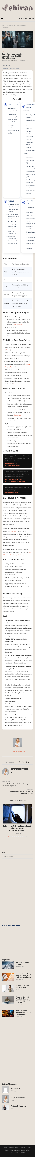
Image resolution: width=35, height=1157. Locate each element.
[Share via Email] (28, 762)
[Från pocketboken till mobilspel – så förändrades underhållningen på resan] (17, 813)
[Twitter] (21, 18)
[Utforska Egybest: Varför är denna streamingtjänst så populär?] (8, 1000)
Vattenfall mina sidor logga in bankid (24, 986)
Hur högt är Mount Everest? (23, 963)
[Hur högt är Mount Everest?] (8, 965)
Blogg (3, 51)
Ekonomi (22, 1148)
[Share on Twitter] (24, 762)
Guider (7, 1150)
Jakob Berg (15, 1088)
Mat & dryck (14, 1153)
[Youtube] (30, 18)
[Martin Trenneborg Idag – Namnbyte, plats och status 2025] (8, 977)
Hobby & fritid (25, 1150)
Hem (3, 25)
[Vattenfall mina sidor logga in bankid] (8, 988)
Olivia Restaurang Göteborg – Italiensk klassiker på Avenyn (24, 1012)
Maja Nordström (12, 60)
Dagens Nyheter (17, 325)
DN (14, 384)
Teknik (29, 1148)
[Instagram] (23, 18)
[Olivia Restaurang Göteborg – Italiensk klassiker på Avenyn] (8, 1013)
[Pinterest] (26, 18)
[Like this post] (19, 762)
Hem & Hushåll (15, 1150)
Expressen (17, 415)
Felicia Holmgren (18, 1106)
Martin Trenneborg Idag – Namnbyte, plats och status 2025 (24, 975)
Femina (8, 350)
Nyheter (11, 1148)
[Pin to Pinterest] (26, 762)
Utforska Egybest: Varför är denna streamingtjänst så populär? (23, 999)
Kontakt (22, 1153)
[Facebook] (19, 18)
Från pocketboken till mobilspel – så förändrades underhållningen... (17, 828)
